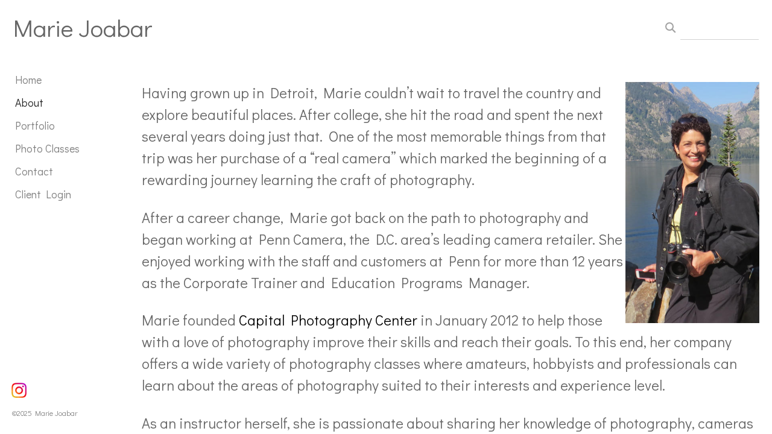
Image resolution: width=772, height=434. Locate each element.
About (29, 102)
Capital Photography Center (328, 319)
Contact (34, 171)
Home (28, 79)
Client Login (43, 194)
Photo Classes (47, 148)
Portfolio (35, 125)
